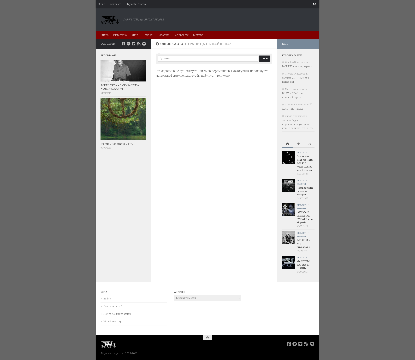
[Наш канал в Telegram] (128, 44)
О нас (101, 4)
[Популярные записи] (298, 144)
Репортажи (181, 35)
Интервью (120, 35)
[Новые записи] (287, 144)
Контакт (115, 4)
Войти (107, 298)
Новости (148, 35)
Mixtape (198, 35)
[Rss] (139, 44)
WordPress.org (112, 321)
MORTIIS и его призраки (297, 66)
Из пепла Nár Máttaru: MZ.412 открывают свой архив (305, 163)
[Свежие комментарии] (309, 144)
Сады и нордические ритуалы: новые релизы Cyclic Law (297, 124)
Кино (134, 35)
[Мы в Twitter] (134, 44)
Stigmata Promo (135, 4)
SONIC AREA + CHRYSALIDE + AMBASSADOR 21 (120, 87)
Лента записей (112, 306)
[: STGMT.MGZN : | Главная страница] (110, 19)
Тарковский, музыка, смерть (305, 191)
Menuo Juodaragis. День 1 (118, 144)
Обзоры (164, 35)
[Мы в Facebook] (123, 44)
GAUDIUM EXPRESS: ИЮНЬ (303, 265)
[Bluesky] (144, 44)
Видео (104, 35)
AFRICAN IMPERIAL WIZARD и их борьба (305, 217)
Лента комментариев (117, 313)
